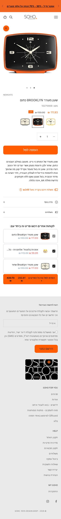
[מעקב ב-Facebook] (56, 501)
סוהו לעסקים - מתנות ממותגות (42, 410)
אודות (55, 399)
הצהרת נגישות (51, 475)
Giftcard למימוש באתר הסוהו (43, 415)
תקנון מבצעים (51, 448)
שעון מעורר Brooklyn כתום (25, 234)
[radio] (51, 122)
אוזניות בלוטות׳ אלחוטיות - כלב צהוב (22, 249)
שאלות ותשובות (50, 464)
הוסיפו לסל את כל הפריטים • (31, 279)
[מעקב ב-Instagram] (47, 501)
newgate (8, 95)
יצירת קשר (53, 469)
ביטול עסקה (52, 458)
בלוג (56, 421)
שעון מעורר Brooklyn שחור (25, 264)
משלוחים (53, 453)
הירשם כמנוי (46, 348)
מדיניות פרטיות (50, 442)
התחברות (53, 491)
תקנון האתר (52, 437)
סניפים (54, 394)
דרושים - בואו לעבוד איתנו (45, 404)
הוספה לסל (30, 150)
